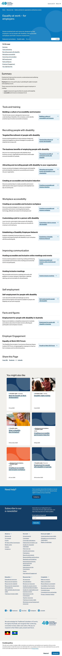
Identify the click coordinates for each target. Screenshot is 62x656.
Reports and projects (28, 555)
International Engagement (30, 573)
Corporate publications (29, 540)
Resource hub (26, 577)
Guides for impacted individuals (28, 545)
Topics (24, 571)
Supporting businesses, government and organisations (29, 563)
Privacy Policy (35, 648)
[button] (55, 39)
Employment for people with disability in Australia (42, 466)
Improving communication (9, 57)
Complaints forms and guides (49, 592)
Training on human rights (11, 594)
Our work (25, 534)
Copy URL (5, 360)
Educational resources (11, 579)
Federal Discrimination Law (30, 543)
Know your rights (45, 534)
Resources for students (11, 584)
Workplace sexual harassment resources (31, 603)
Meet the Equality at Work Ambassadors (17, 396)
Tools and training (7, 49)
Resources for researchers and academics (12, 587)
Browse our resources (29, 584)
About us (7, 534)
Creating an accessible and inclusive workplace (17, 469)
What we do (8, 536)
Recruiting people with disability (11, 52)
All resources (26, 579)
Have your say (26, 549)
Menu (57, 4)
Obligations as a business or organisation (48, 539)
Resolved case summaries (48, 588)
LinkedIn (20, 360)
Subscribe (36, 523)
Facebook (11, 360)
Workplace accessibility (8, 54)
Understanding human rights (48, 536)
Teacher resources (28, 598)
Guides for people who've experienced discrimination (30, 587)
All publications (27, 582)
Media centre (8, 545)
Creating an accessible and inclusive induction (42, 434)
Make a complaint (45, 582)
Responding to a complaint (48, 584)
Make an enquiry (45, 579)
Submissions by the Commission (28, 568)
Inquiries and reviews (28, 551)
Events (7, 540)
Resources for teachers (11, 582)
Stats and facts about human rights (12, 591)
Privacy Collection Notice (47, 594)
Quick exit (50, 4)
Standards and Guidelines (30, 559)
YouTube (24, 610)
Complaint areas (45, 590)
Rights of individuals (46, 542)
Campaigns (26, 538)
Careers (7, 547)
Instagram (33, 610)
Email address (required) (39, 515)
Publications (26, 553)
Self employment (7, 59)
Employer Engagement (8, 64)
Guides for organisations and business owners (30, 591)
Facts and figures (6, 62)
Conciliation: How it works (48, 586)
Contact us (36, 497)
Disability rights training (42, 396)
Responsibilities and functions (31, 557)
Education (7, 577)
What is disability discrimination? (14, 431)
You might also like (7, 66)
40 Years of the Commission (12, 543)
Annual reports (27, 536)
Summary (5, 47)
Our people (8, 538)
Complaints (44, 577)
